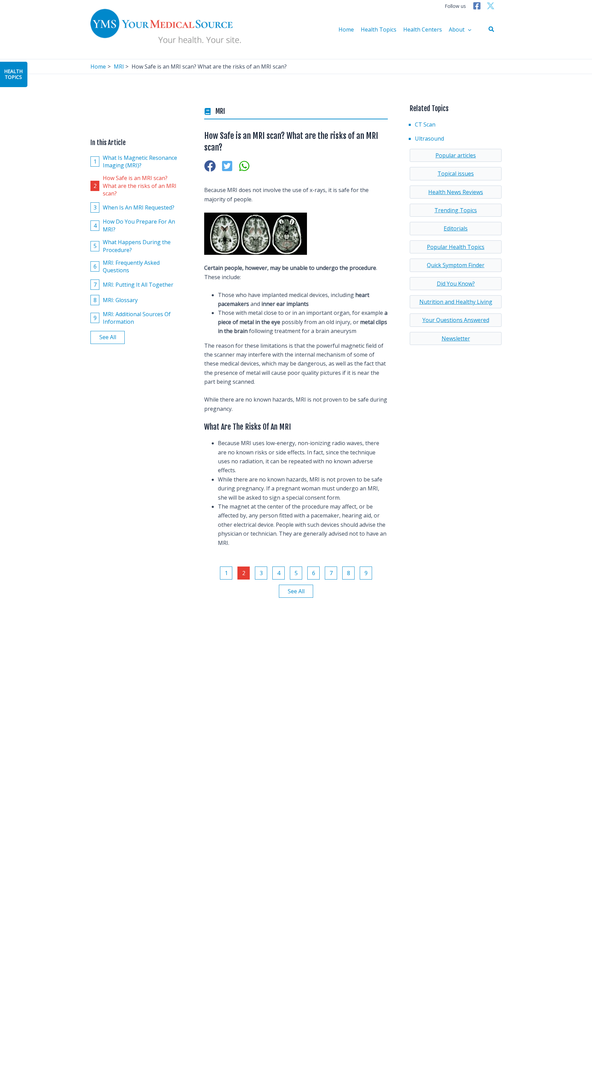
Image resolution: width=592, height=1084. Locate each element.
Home (346, 29)
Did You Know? (456, 283)
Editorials (456, 228)
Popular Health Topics (455, 247)
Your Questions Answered (455, 320)
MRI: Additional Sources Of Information (132, 317)
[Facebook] (477, 6)
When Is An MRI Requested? (134, 207)
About (457, 29)
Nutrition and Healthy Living (455, 302)
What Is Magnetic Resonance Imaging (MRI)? (135, 161)
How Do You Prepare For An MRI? (134, 225)
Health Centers (422, 29)
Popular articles (455, 155)
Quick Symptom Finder (455, 265)
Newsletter (456, 338)
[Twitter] (490, 6)
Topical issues (455, 173)
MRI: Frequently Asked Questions (127, 266)
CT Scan (425, 124)
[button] (492, 29)
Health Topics (378, 29)
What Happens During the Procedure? (132, 245)
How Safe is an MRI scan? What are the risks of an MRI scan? (135, 185)
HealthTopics (13, 74)
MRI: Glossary (116, 300)
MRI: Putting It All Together (134, 284)
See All (107, 337)
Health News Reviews (455, 192)
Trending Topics (455, 210)
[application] (468, 29)
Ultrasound (429, 138)
